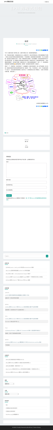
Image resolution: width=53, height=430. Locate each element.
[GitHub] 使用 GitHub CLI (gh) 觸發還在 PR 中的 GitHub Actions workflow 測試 (23, 342)
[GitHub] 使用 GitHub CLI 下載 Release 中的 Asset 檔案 (18, 280)
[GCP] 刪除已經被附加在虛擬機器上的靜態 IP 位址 (17, 295)
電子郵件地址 (9, 185)
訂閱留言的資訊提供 (10, 411)
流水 (7, 132)
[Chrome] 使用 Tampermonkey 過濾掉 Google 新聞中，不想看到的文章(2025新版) (24, 277)
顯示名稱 (8, 179)
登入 (7, 405)
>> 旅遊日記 (46, 1)
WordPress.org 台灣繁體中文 (12, 414)
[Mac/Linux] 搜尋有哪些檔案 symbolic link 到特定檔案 (18, 270)
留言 (7, 161)
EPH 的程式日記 (8, 1)
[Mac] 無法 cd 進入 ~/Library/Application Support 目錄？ (18, 273)
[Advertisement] (26, 28)
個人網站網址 (9, 190)
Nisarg (39, 427)
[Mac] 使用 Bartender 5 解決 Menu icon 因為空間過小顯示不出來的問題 (22, 307)
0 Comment (34, 43)
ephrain (27, 43)
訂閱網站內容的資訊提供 (11, 408)
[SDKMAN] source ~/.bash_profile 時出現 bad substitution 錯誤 (20, 267)
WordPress (29, 427)
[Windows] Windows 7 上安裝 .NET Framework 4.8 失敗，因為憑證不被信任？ (23, 330)
